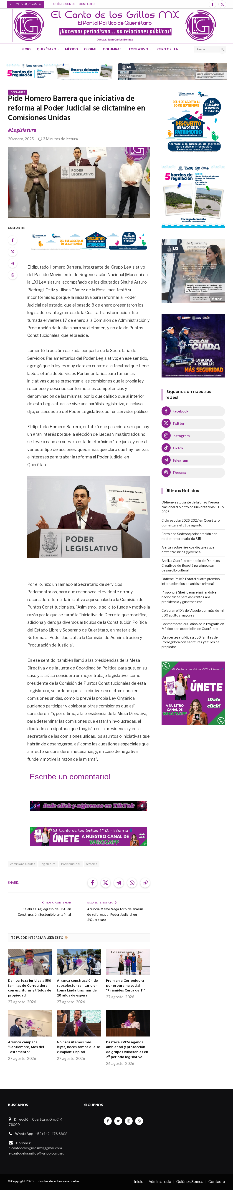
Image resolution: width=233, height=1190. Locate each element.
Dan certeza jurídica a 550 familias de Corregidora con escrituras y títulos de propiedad (29, 988)
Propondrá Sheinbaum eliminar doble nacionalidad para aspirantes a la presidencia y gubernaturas (189, 597)
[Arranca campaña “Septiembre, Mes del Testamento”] (30, 1023)
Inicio (25, 49)
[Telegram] (12, 263)
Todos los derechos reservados (57, 1181)
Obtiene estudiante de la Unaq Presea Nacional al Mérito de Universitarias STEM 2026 (193, 507)
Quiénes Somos (64, 4)
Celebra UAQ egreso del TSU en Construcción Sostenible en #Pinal (44, 912)
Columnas (112, 49)
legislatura (48, 864)
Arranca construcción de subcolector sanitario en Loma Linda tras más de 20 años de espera (77, 988)
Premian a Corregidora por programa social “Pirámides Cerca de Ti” (125, 986)
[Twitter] (12, 251)
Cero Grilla (167, 49)
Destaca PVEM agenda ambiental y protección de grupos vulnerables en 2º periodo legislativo (127, 1050)
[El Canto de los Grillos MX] (115, 25)
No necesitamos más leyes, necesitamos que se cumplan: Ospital (78, 1047)
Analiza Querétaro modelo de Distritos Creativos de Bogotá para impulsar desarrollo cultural (191, 565)
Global (90, 49)
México (71, 49)
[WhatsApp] (139, 1121)
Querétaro (46, 49)
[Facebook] (12, 240)
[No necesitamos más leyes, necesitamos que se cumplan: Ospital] (79, 1023)
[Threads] (12, 274)
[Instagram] (129, 1121)
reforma (91, 864)
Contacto (86, 4)
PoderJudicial (70, 864)
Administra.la (160, 1182)
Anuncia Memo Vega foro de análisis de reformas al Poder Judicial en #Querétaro (115, 915)
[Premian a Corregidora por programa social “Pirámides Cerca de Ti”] (128, 962)
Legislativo (137, 49)
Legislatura (17, 92)
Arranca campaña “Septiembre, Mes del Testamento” (26, 1047)
